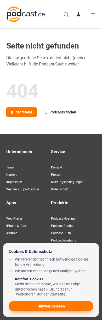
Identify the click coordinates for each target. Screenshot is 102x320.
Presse (55, 175)
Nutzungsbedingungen (67, 182)
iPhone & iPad (16, 226)
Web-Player (14, 218)
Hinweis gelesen (51, 306)
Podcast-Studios (62, 226)
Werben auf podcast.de (22, 189)
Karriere (11, 175)
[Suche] (66, 14)
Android (12, 233)
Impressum (14, 182)
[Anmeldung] (78, 14)
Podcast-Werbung (63, 240)
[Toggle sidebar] (93, 14)
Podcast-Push (61, 233)
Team (10, 167)
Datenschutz (60, 189)
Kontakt (56, 167)
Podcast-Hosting (63, 218)
